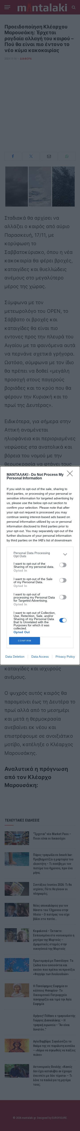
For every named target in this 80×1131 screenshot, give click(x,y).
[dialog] (40, 565)
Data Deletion (14, 656)
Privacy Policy (65, 656)
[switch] (62, 565)
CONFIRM (24, 640)
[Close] (71, 475)
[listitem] (40, 554)
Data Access (40, 656)
